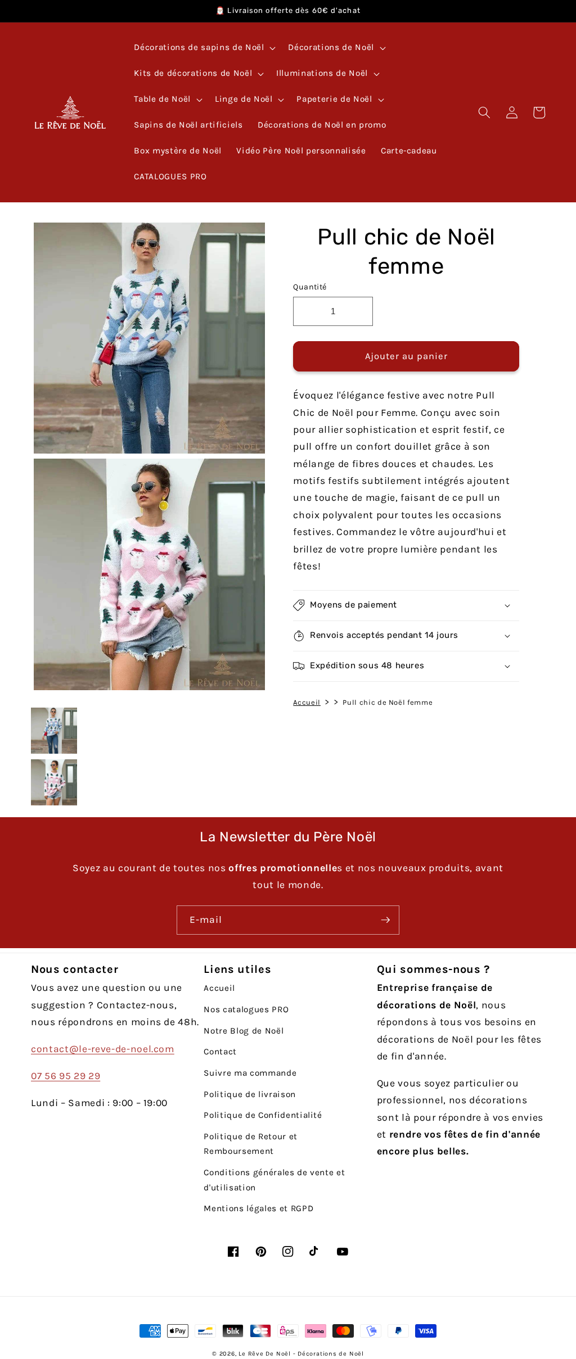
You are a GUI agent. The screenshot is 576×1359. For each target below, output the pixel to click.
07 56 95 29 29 (65, 1075)
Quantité (310, 287)
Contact (220, 1052)
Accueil (307, 702)
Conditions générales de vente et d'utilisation (274, 1180)
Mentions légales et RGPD (258, 1208)
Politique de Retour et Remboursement (251, 1144)
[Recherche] (484, 112)
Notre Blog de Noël (244, 1031)
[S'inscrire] (385, 920)
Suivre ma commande (250, 1073)
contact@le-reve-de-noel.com (102, 1048)
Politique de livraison (250, 1094)
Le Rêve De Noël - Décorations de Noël (301, 1353)
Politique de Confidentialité (263, 1115)
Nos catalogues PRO (246, 1009)
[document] (146, 459)
